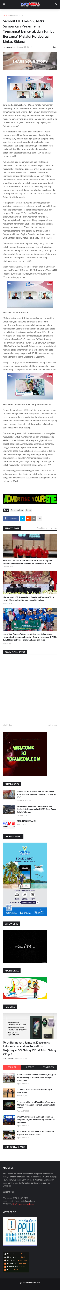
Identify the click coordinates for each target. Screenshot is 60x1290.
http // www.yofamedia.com (23, 1204)
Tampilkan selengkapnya (47, 528)
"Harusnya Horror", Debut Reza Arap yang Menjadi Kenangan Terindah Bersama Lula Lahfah (36, 1105)
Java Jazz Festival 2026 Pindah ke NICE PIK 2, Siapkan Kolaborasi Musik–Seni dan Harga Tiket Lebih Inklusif (27, 562)
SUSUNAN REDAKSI (26, 821)
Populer (12, 1067)
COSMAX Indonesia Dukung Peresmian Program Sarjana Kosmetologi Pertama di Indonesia (36, 1119)
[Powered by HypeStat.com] (16, 1272)
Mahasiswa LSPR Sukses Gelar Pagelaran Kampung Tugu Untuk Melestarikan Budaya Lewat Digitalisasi (28, 598)
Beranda (6, 15)
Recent (30, 1067)
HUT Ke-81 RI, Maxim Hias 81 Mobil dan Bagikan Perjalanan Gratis (35, 1133)
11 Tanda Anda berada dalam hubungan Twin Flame (34, 1091)
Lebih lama (51, 725)
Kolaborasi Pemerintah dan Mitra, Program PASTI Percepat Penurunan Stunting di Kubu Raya (36, 1077)
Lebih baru (8, 725)
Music (28, 510)
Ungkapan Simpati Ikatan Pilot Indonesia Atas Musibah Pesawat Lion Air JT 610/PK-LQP (36, 794)
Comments (48, 1067)
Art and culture (17, 15)
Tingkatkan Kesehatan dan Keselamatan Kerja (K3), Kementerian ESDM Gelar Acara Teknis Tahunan (36, 809)
